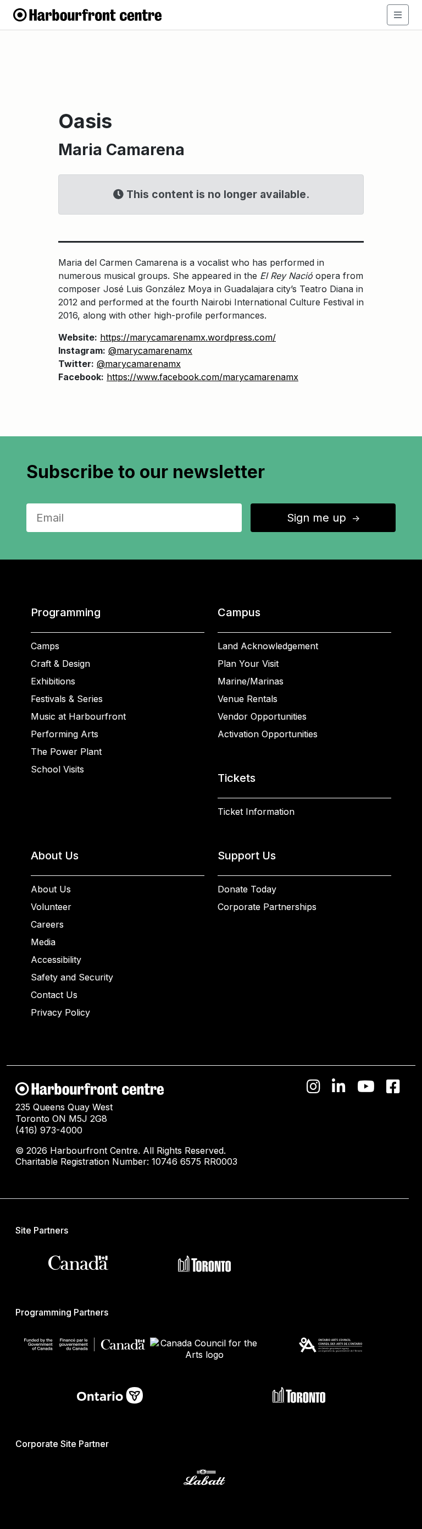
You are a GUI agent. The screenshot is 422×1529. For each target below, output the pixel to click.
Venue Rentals (247, 698)
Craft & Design (60, 663)
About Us (51, 889)
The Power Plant (66, 751)
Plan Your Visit (248, 663)
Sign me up (324, 517)
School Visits (57, 769)
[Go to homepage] (87, 14)
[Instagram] (313, 1087)
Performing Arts (64, 733)
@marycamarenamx (150, 350)
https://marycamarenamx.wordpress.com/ (188, 337)
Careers (47, 924)
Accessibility (56, 959)
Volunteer (51, 906)
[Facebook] (393, 1087)
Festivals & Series (67, 698)
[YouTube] (366, 1087)
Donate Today (247, 889)
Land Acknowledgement (268, 645)
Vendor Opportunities (262, 716)
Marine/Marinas (251, 681)
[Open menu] (398, 14)
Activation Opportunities (268, 733)
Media (43, 941)
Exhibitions (53, 681)
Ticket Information (256, 811)
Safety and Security (72, 977)
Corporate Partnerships (267, 906)
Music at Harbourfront (78, 716)
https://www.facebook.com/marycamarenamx (202, 376)
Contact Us (54, 994)
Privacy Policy (60, 1012)
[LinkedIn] (339, 1087)
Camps (45, 645)
